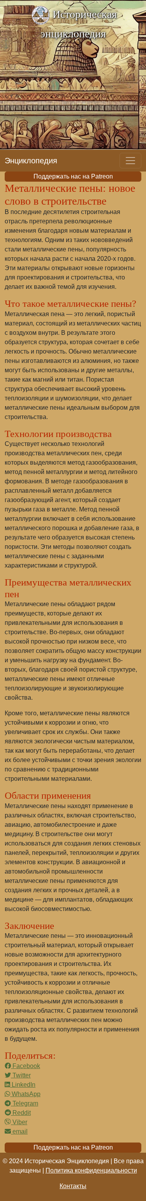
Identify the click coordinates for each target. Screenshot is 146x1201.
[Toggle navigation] (130, 160)
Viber (19, 1122)
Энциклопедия (31, 160)
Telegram (24, 1103)
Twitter (21, 1075)
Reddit (21, 1112)
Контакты (73, 1186)
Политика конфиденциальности (91, 1170)
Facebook (25, 1066)
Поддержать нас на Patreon (73, 176)
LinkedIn (22, 1084)
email (19, 1131)
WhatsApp (25, 1094)
